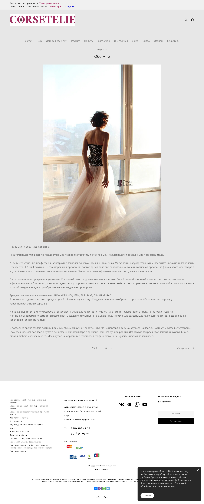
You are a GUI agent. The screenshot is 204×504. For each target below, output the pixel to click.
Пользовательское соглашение (25, 442)
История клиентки (57, 41)
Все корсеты (16, 421)
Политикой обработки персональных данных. (163, 485)
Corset (29, 41)
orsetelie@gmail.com (84, 419)
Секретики (173, 41)
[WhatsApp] (104, 488)
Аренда (13, 428)
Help (39, 41)
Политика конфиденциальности (26, 438)
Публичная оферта (19, 451)
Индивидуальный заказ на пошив (27, 425)
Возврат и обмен (18, 435)
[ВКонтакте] (96, 488)
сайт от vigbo (102, 497)
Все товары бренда (19, 418)
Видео (146, 41)
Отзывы (159, 41)
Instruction (104, 41)
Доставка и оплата (19, 431)
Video (135, 41)
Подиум (89, 41)
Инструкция (121, 41)
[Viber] (100, 488)
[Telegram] (108, 488)
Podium (76, 41)
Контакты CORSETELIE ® (80, 400)
